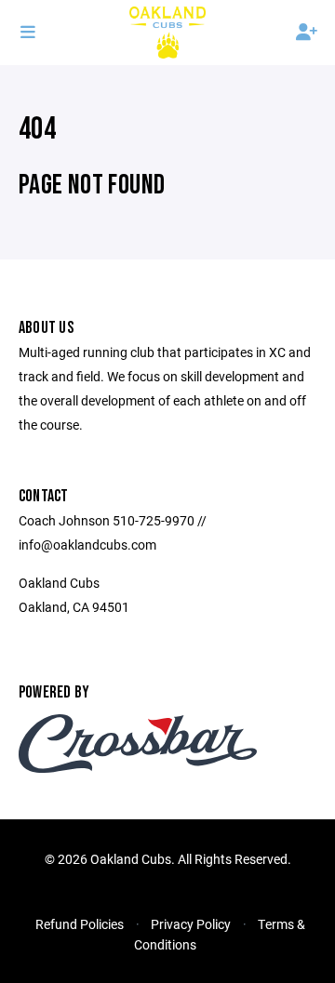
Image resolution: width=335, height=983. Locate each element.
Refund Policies (79, 924)
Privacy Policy (191, 924)
